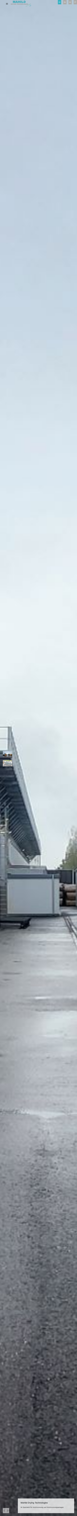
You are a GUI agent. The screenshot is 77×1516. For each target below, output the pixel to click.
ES (70, 2)
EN (65, 2)
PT (75, 2)
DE (59, 2)
